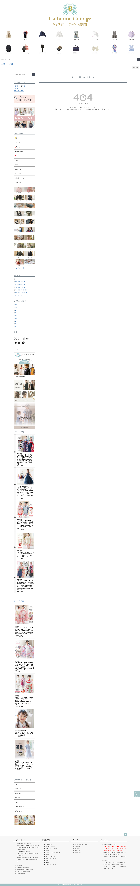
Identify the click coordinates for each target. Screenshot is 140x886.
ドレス (16, 160)
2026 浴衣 (4, 64)
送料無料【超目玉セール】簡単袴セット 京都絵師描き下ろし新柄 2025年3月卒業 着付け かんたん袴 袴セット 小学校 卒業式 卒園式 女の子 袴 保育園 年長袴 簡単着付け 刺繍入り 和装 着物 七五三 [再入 (25, 584)
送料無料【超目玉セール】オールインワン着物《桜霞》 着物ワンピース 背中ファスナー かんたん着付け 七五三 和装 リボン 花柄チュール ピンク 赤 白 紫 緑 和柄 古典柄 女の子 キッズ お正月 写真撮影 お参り (24, 631)
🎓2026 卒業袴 (19, 151)
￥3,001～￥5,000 (20, 284)
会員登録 (77, 846)
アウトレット (18, 173)
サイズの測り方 (50, 856)
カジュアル (17, 169)
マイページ (17, 784)
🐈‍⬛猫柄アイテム (19, 178)
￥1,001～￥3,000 (20, 282)
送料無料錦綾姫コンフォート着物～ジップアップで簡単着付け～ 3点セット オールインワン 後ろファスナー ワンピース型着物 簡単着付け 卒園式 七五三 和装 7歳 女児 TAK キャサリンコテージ (24, 700)
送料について (18, 793)
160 (16, 326)
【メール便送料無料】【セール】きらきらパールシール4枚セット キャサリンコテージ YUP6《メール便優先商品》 (24, 733)
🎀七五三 (17, 156)
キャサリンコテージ (19, 840)
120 (16, 315)
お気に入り (78, 852)
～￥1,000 (18, 279)
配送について (50, 850)
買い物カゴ (78, 848)
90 (16, 307)
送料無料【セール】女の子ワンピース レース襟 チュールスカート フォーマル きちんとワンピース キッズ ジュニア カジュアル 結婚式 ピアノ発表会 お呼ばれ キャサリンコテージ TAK (24, 764)
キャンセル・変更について (54, 848)
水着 (10, 64)
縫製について (50, 854)
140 (16, 321)
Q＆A (16, 802)
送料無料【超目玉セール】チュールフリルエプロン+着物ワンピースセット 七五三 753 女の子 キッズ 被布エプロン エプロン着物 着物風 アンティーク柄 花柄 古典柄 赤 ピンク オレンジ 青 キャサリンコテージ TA (24, 665)
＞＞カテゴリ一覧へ (20, 268)
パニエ (16, 164)
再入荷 (16, 86)
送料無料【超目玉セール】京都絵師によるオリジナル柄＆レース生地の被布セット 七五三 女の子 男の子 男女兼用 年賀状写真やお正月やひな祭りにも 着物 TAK (25, 524)
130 (16, 318)
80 (16, 304)
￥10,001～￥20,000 (21, 293)
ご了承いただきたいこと (53, 852)
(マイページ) (84, 844)
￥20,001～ (18, 295)
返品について (18, 797)
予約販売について (51, 864)
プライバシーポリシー (23, 871)
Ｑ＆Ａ (48, 860)
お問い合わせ (18, 811)
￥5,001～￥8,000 (20, 287)
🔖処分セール (18, 147)
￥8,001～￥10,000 (21, 290)
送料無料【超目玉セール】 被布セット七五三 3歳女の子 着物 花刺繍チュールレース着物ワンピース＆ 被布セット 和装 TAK (25, 553)
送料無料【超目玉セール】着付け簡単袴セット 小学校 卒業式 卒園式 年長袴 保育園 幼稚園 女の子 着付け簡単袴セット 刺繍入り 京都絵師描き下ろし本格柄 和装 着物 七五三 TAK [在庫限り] (25, 459)
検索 (138, 59)
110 (16, 313)
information (104, 840)
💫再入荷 (17, 142)
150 (16, 324)
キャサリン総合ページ (23, 867)
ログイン (77, 844)
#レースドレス (18, 90)
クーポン (77, 850)
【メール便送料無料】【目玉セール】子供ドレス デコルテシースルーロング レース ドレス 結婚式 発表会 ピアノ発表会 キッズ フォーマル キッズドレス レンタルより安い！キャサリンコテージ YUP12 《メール (25, 492)
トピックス (17, 182)
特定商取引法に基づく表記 (25, 869)
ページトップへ (125, 834)
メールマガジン (19, 806)
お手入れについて (51, 858)
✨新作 (16, 138)
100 (16, 310)
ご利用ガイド (18, 788)
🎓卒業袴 (23, 86)
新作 (15, 601)
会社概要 (19, 865)
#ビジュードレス (19, 88)
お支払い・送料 (50, 846)
